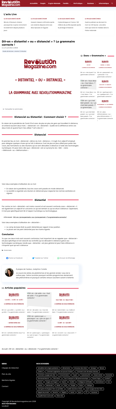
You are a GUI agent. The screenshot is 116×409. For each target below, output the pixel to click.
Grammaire (8, 250)
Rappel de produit (43, 392)
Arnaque (93, 368)
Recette (55, 392)
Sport (79, 392)
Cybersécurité (85, 375)
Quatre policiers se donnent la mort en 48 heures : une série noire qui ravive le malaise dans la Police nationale (97, 26)
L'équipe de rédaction (10, 368)
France (40, 382)
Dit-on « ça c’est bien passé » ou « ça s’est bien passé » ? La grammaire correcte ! (87, 115)
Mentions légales (8, 380)
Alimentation (66, 368)
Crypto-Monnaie (54, 3)
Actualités (34, 3)
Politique (89, 385)
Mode (58, 385)
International (100, 382)
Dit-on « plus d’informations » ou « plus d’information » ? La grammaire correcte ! (105, 116)
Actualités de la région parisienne (48, 368)
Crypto (75, 375)
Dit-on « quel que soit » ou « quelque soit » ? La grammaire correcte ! (105, 94)
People (42, 3)
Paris (65, 385)
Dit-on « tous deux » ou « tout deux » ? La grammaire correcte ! (88, 94)
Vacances (94, 392)
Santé (72, 392)
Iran (109, 382)
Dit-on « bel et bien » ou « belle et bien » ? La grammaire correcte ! (63, 311)
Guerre (64, 382)
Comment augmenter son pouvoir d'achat (60, 371)
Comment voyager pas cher (46, 375)
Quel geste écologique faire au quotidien (50, 389)
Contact (5, 386)
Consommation (64, 375)
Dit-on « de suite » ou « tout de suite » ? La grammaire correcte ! (38, 311)
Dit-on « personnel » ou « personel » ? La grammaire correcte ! (105, 74)
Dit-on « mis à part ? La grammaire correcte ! (88, 73)
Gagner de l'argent (52, 382)
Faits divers (56, 378)
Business (90, 3)
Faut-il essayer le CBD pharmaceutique (76, 378)
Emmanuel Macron (43, 378)
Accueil (5, 349)
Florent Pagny (96, 378)
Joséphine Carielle (40, 269)
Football (107, 378)
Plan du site (6, 374)
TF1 (86, 392)
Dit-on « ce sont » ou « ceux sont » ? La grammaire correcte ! (64, 334)
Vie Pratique (77, 3)
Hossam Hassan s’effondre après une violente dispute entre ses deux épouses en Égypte (42, 25)
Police (81, 385)
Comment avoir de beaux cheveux (87, 371)
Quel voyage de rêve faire (94, 389)
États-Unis (60, 396)
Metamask (49, 385)
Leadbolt (5, 406)
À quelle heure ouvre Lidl (45, 396)
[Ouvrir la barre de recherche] (112, 3)
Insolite (72, 382)
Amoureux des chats (80, 368)
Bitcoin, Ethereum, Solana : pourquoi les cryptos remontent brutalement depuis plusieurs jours (15, 26)
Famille (65, 3)
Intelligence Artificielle (85, 382)
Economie (109, 375)
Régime (64, 392)
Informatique (104, 3)
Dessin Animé (98, 375)
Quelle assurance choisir (74, 389)
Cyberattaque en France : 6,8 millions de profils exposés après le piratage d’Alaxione (69, 25)
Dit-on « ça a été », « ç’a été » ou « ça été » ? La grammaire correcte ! (13, 311)
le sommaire (14, 109)
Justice (40, 385)
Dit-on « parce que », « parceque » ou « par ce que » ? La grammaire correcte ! (38, 335)
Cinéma (40, 371)
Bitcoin (102, 368)
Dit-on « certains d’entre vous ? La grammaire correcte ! (13, 334)
